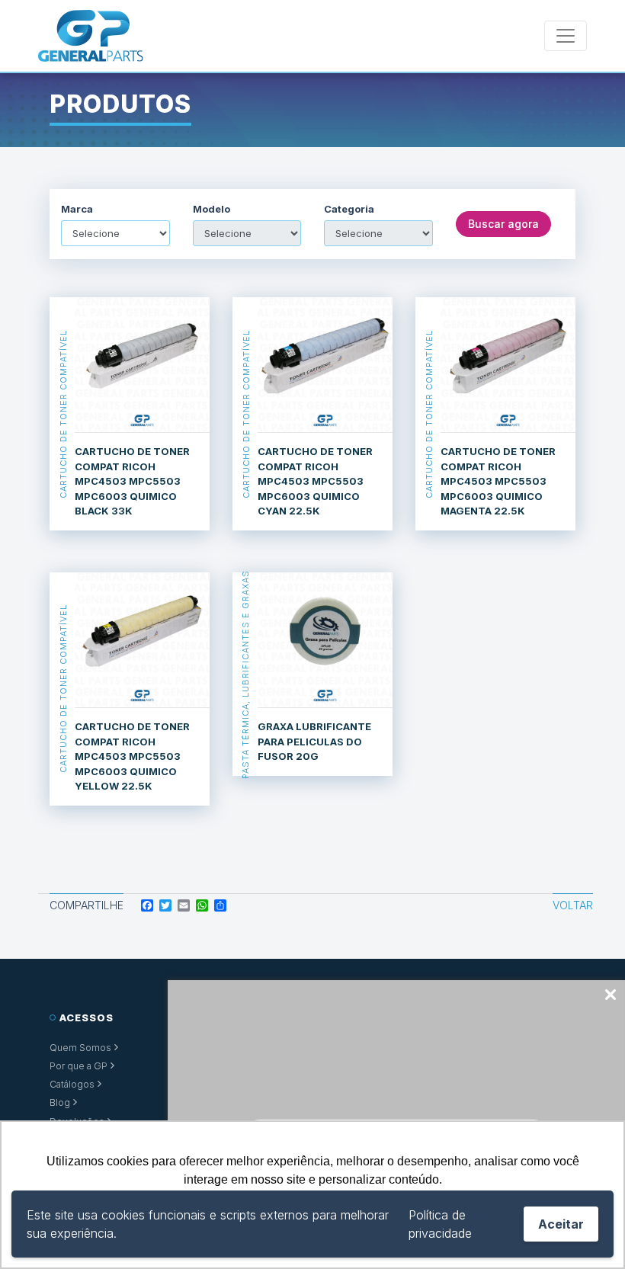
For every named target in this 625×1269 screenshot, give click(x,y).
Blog (60, 1102)
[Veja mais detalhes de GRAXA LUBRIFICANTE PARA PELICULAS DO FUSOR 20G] (325, 640)
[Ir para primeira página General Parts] (90, 36)
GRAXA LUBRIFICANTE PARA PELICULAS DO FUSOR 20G (314, 741)
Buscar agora (503, 223)
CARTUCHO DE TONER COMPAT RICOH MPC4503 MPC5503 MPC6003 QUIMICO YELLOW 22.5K (132, 756)
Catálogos (72, 1084)
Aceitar (561, 1224)
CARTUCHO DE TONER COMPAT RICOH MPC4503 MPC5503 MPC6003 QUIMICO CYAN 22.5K (315, 481)
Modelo (211, 209)
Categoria (349, 209)
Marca (77, 209)
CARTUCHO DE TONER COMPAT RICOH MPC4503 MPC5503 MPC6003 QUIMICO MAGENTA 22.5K (498, 481)
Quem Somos (80, 1047)
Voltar (573, 905)
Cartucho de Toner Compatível (62, 414)
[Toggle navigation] (565, 36)
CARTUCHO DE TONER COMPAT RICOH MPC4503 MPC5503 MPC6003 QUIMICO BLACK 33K (132, 481)
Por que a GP (78, 1066)
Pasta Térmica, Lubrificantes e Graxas (245, 673)
